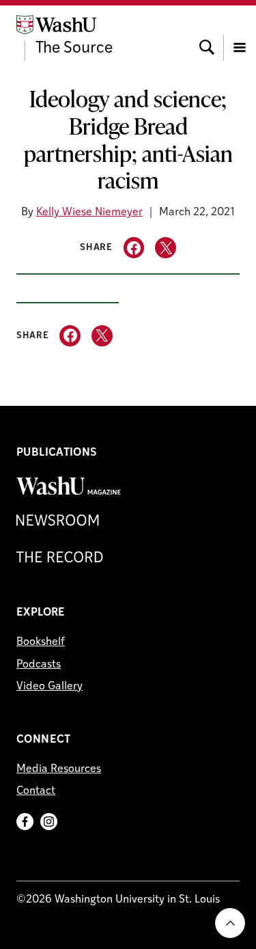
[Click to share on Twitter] (165, 247)
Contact (35, 791)
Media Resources (58, 769)
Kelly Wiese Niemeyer (89, 212)
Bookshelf (40, 642)
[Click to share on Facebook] (134, 247)
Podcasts (38, 664)
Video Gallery (49, 686)
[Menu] (239, 34)
